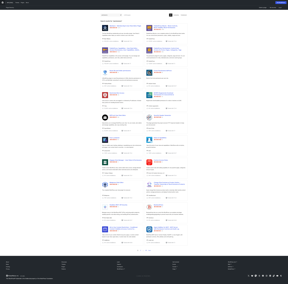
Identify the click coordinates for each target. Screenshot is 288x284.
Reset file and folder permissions (120, 70)
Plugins (63, 266)
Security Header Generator (162, 115)
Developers (120, 266)
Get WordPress (281, 2)
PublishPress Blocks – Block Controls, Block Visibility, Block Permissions (166, 26)
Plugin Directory (10, 7)
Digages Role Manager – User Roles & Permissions (126, 160)
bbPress (230, 266)
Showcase (64, 262)
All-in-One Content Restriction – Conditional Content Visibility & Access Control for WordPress (123, 228)
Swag (174, 269)
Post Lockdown (114, 138)
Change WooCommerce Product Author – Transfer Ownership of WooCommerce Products (169, 183)
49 (146, 250)
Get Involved (175, 262)
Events (174, 264)
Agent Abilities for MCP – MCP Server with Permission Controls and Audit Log (166, 228)
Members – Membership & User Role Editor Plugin (125, 26)
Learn (118, 262)
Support (119, 264)
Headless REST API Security (118, 205)
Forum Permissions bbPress (163, 70)
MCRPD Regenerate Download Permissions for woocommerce (164, 93)
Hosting (8, 266)
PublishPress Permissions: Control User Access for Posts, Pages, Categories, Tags (167, 49)
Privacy (8, 269)
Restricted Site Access (117, 93)
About (7, 262)
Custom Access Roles (161, 160)
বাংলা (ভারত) (22, 276)
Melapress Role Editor (117, 182)
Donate (174, 266)
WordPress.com (232, 262)
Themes (64, 264)
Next (149, 250)
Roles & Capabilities (160, 138)
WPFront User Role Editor (118, 115)
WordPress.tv (121, 269)
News (7, 264)
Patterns (64, 269)
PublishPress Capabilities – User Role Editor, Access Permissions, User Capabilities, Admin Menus (124, 49)
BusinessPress (158, 205)
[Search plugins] (120, 15)
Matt (230, 264)
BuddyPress (231, 269)
